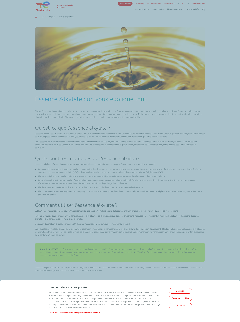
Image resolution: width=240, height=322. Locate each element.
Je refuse (180, 305)
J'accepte (180, 291)
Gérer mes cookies (180, 298)
